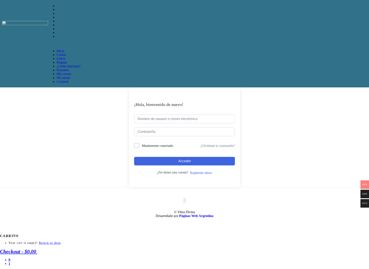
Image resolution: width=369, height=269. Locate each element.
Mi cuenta (63, 32)
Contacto (63, 36)
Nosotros (63, 25)
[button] (208, 44)
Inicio (60, 5)
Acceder (184, 161)
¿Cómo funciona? (69, 21)
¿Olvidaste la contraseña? (218, 146)
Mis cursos (64, 28)
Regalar (62, 17)
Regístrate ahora (201, 173)
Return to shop (50, 242)
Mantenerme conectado (157, 146)
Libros (61, 13)
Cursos (61, 9)
